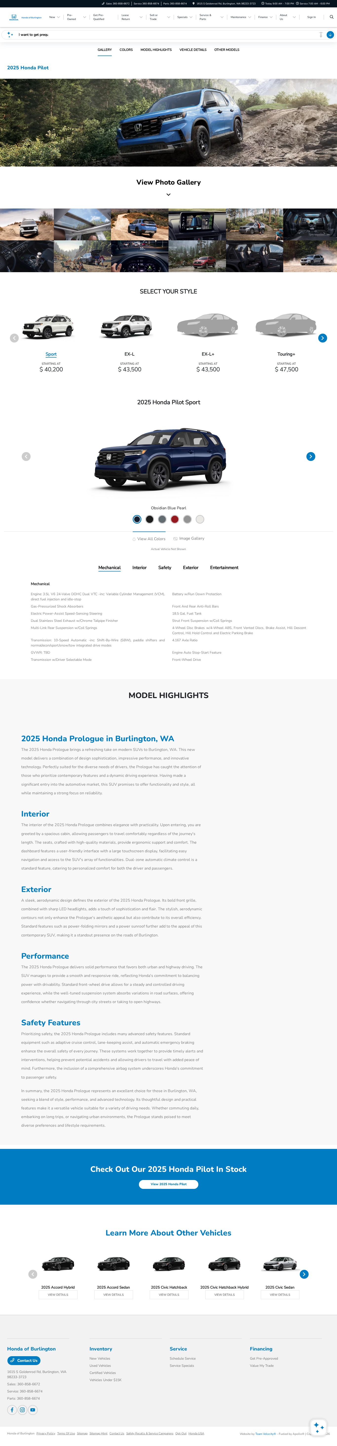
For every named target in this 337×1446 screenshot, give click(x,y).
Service (178, 1349)
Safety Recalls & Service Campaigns (149, 1433)
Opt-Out (181, 1433)
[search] (332, 17)
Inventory (101, 1349)
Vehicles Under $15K (106, 1380)
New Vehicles (100, 1358)
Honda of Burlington (21, 1433)
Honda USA (196, 1433)
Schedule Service (183, 1358)
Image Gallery (191, 538)
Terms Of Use (66, 1433)
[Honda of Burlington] (25, 17)
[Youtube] (33, 1410)
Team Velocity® (265, 1434)
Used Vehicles (100, 1365)
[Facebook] (12, 1410)
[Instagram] (22, 1410)
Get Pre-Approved (264, 1358)
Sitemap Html (99, 1433)
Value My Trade (262, 1365)
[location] (194, 3)
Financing (261, 1349)
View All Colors (151, 539)
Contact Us (26, 1360)
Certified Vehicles (103, 1372)
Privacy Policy (46, 1433)
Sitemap (82, 1433)
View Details (58, 1295)
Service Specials (182, 1365)
